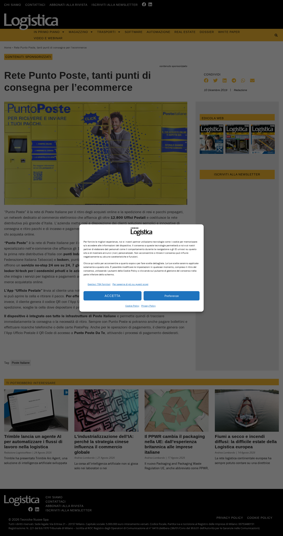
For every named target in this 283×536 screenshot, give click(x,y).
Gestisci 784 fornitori (99, 284)
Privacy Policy (148, 305)
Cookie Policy (132, 305)
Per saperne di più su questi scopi (130, 284)
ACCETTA (112, 296)
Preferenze (171, 296)
